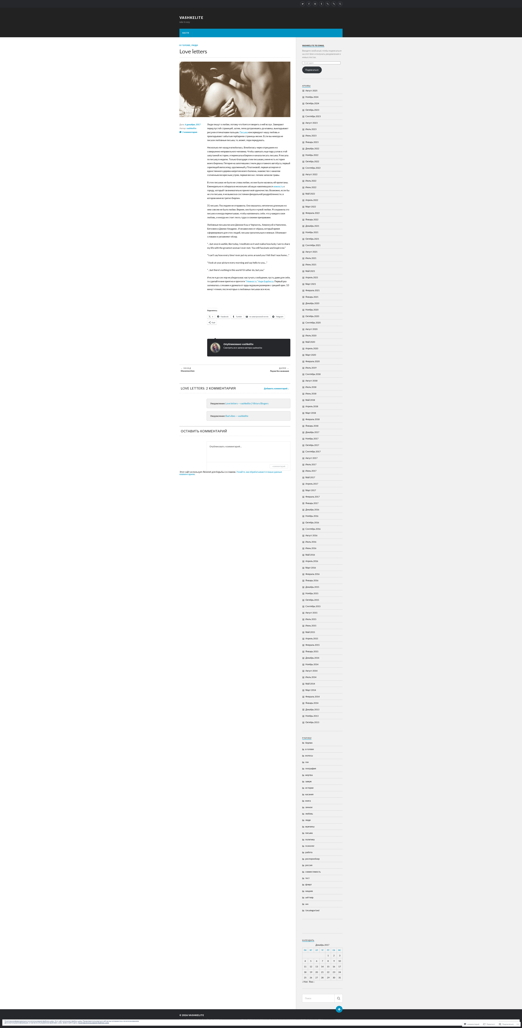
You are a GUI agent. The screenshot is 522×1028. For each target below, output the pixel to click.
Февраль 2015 (312, 645)
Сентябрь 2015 (313, 606)
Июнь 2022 (310, 187)
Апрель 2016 (311, 561)
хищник (309, 891)
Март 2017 (310, 490)
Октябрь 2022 (312, 161)
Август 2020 (311, 329)
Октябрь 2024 (312, 103)
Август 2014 (311, 670)
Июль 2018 (310, 387)
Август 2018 (311, 380)
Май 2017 (310, 477)
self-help (309, 897)
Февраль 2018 (312, 419)
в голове (184, 45)
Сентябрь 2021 (313, 245)
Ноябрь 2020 (311, 309)
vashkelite (191, 18)
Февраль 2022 (312, 213)
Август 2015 (311, 612)
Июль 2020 (310, 335)
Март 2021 (310, 284)
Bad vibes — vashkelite (237, 416)
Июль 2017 (310, 464)
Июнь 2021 (310, 264)
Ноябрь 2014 (311, 664)
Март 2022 (310, 206)
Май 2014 (310, 683)
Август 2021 (311, 251)
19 (311, 972)
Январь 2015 (311, 651)
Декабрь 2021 (312, 226)
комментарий (279, 466)
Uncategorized (312, 910)
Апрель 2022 (311, 200)
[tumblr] (321, 3)
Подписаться (312, 70)
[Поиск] (338, 998)
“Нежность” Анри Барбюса (259, 281)
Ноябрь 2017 (311, 438)
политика (310, 839)
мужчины (310, 826)
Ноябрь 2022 (311, 155)
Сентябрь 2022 (313, 167)
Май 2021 (310, 271)
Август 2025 (311, 90)
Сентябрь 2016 (313, 529)
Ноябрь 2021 (311, 232)
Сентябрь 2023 (313, 116)
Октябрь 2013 (312, 722)
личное (309, 807)
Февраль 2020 (312, 361)
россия (308, 865)
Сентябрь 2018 (313, 374)
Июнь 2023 (310, 135)
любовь (309, 813)
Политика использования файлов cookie (93, 1023)
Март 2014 (310, 690)
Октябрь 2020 (312, 316)
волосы (309, 755)
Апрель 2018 (311, 406)
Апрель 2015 (311, 638)
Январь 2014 (311, 703)
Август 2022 (311, 174)
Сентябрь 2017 (313, 451)
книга (308, 800)
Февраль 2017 (312, 496)
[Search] (340, 3)
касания (309, 794)
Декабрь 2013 (312, 709)
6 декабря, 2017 (193, 124)
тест (307, 878)
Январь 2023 (311, 142)
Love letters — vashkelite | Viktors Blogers (247, 403)
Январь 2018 (311, 425)
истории (309, 787)
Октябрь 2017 (312, 445)
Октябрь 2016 (312, 522)
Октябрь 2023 (312, 110)
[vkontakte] (333, 3)
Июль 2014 (310, 677)
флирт (308, 884)
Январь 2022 (311, 219)
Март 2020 (310, 354)
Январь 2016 (311, 580)
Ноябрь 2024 (311, 97)
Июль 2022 (310, 180)
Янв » (311, 981)
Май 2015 (310, 632)
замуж (308, 781)
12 (311, 966)
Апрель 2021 (311, 277)
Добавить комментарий (275, 388)
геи (307, 762)
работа (308, 852)
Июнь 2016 (310, 548)
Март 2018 (310, 413)
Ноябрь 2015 (311, 593)
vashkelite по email (313, 45)
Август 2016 (311, 535)
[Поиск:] (322, 998)
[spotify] (327, 3)
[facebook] (308, 3)
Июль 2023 (310, 129)
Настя (185, 33)
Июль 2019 (310, 367)
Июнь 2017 (310, 470)
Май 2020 (310, 342)
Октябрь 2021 (312, 238)
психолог (309, 846)
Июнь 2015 (310, 625)
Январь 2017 (311, 503)
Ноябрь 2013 (311, 716)
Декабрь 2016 (312, 509)
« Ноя (305, 981)
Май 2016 (310, 554)
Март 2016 (310, 567)
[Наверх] (339, 1009)
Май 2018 (310, 400)
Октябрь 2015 (312, 600)
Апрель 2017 (311, 483)
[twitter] (302, 3)
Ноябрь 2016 (311, 516)
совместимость (313, 871)
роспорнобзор (312, 858)
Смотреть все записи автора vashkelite (242, 347)
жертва (309, 775)
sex (306, 904)
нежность (278, 186)
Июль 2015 (310, 619)
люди (194, 45)
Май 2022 (310, 193)
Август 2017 (311, 458)
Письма (244, 132)
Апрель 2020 (311, 348)
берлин (309, 742)
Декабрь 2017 (312, 432)
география (310, 768)
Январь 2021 (311, 297)
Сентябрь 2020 (313, 322)
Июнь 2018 (310, 393)
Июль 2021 (310, 258)
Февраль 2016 (312, 574)
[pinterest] (315, 3)
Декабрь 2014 (312, 657)
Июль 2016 (310, 541)
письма (309, 833)
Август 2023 (311, 122)
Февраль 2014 (312, 696)
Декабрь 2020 (312, 303)
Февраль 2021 (312, 290)
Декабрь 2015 (312, 587)
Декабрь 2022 (312, 148)
